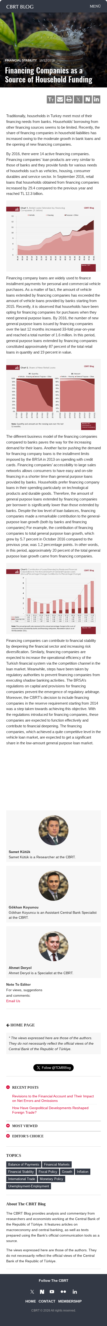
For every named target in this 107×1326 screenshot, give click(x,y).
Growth (67, 1172)
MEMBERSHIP (70, 1301)
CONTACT (47, 1301)
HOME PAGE (22, 1025)
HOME (30, 1301)
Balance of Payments (23, 1164)
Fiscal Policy (48, 1172)
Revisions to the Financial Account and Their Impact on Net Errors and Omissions (53, 1098)
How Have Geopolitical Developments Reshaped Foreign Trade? (50, 1110)
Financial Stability (21, 60)
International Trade (21, 1179)
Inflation (82, 1172)
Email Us (13, 1001)
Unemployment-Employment (28, 1186)
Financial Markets (57, 1164)
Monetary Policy (51, 1179)
